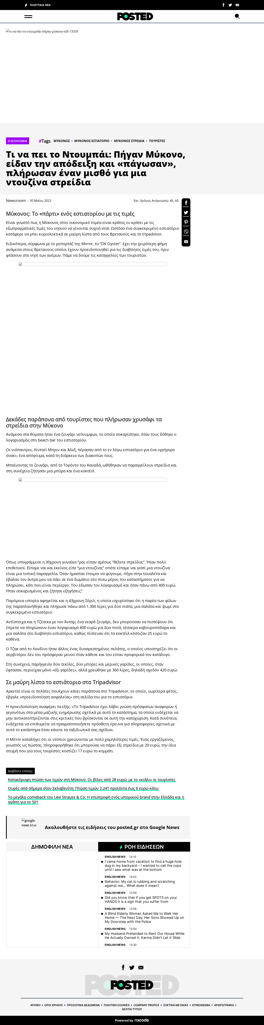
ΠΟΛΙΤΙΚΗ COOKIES (116, 1005)
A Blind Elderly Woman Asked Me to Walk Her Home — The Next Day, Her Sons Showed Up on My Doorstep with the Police (144, 917)
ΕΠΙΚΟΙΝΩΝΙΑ (201, 1005)
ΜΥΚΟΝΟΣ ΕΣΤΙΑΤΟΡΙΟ (91, 141)
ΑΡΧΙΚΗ (35, 1005)
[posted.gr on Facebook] (223, 5)
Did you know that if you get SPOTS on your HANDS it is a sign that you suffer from (141, 900)
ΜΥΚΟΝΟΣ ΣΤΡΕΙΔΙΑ (129, 141)
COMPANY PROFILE (146, 1005)
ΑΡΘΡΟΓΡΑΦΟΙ (224, 1005)
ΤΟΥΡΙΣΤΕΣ (157, 141)
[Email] (237, 5)
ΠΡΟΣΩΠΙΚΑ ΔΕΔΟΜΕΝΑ (83, 1005)
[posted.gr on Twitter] (230, 5)
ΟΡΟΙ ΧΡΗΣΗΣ (53, 1005)
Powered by (124, 1020)
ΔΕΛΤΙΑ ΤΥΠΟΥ (132, 1009)
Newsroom (16, 200)
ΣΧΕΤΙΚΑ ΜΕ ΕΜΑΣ (175, 1005)
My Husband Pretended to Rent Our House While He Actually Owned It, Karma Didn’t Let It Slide (144, 936)
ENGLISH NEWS (115, 856)
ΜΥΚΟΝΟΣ (62, 141)
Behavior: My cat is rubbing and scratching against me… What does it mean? (140, 884)
